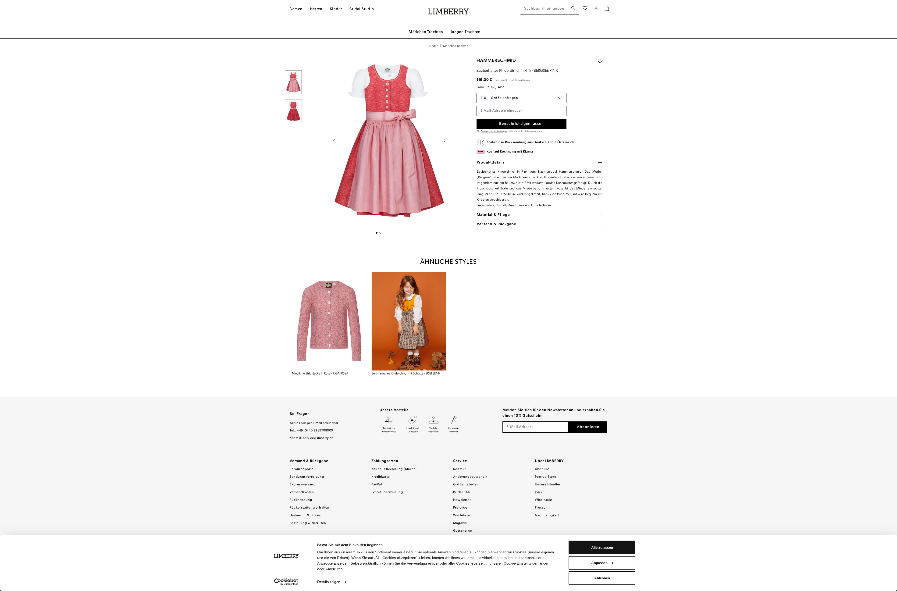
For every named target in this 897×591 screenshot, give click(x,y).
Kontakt (459, 469)
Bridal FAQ (462, 492)
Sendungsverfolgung (307, 477)
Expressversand (303, 484)
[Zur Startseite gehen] (448, 9)
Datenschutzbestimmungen (494, 131)
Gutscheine (462, 531)
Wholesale (543, 500)
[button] (521, 98)
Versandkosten (302, 492)
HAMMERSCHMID (496, 60)
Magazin (460, 523)
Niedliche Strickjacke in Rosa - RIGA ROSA (320, 373)
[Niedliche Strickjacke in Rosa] (329, 321)
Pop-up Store (545, 477)
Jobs (538, 492)
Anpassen (599, 563)
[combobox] (544, 9)
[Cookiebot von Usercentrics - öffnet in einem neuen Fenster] (286, 581)
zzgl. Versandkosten (520, 80)
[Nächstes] (444, 140)
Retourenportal (302, 469)
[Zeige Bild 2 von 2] (380, 233)
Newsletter (462, 500)
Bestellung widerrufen (308, 523)
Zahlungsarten (384, 461)
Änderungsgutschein (470, 477)
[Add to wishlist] (600, 61)
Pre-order (461, 507)
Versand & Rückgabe (309, 461)
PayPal (376, 484)
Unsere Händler (548, 484)
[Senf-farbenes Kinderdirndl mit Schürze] (409, 321)
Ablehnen (602, 578)
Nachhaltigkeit (547, 515)
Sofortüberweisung (387, 492)
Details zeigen (328, 582)
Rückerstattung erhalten (310, 507)
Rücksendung (301, 500)
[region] (378, 143)
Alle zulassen (602, 547)
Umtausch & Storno (305, 515)
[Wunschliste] (585, 8)
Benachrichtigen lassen (521, 124)
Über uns (542, 469)
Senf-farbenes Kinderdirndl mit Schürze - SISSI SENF (406, 373)
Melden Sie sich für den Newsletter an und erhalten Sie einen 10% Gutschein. (553, 413)
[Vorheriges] (333, 140)
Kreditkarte (380, 477)
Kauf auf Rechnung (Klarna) (394, 469)
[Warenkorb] (607, 9)
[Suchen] (573, 9)
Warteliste (461, 515)
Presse (540, 507)
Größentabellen (466, 484)
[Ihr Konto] (596, 8)
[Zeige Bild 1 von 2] (376, 233)
